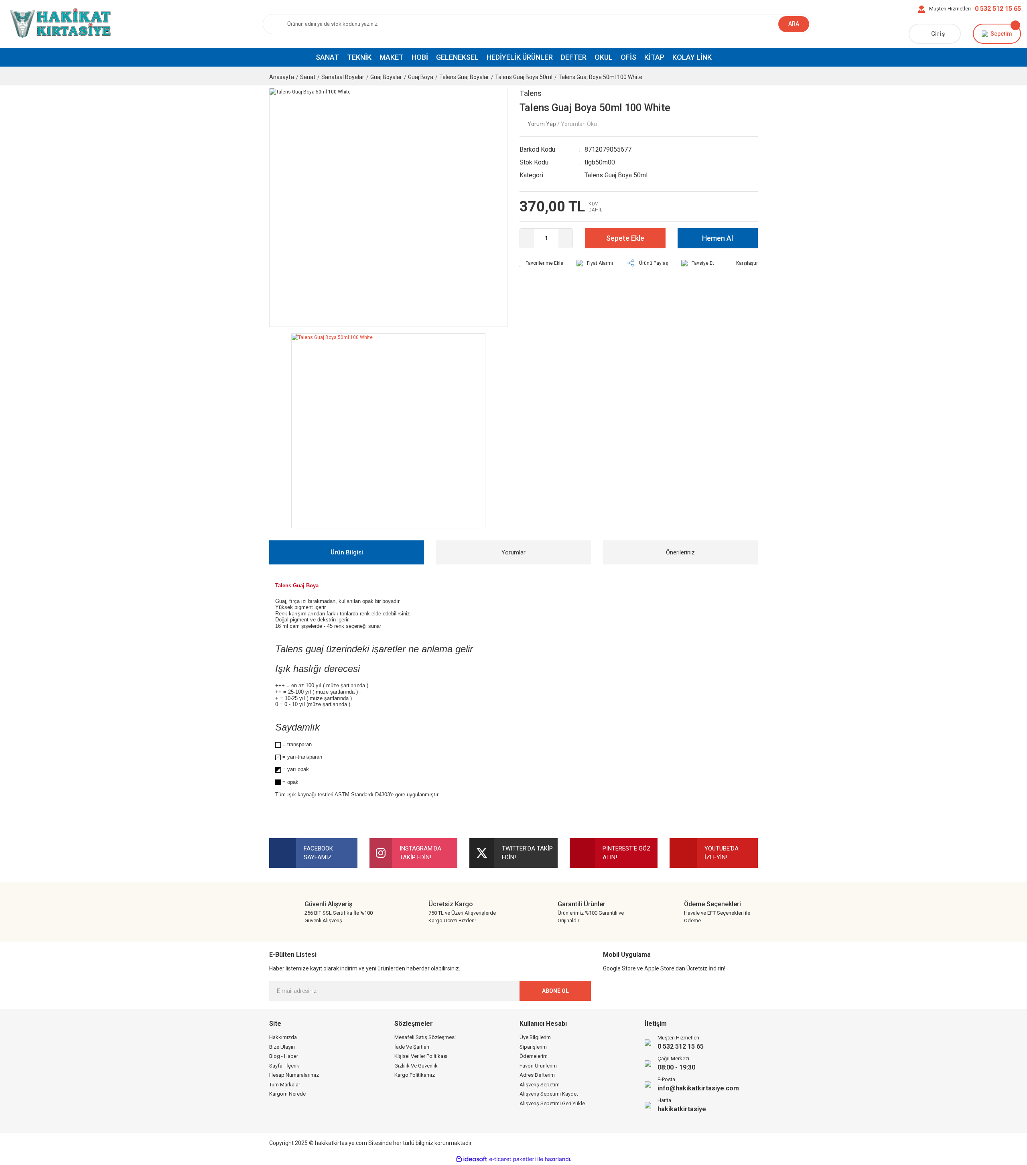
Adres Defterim (537, 1075)
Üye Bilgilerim (535, 1037)
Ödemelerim (534, 1056)
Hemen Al (717, 238)
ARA (793, 23)
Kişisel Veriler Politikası (420, 1056)
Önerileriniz (680, 552)
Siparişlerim (533, 1047)
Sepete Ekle (625, 238)
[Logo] (59, 23)
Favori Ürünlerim (538, 1066)
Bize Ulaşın (282, 1047)
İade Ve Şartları (411, 1047)
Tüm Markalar (284, 1085)
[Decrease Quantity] (527, 238)
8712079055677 (608, 149)
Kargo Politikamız (414, 1075)
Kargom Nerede (287, 1094)
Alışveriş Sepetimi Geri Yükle (552, 1103)
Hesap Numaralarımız (294, 1075)
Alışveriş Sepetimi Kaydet (549, 1094)
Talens (531, 93)
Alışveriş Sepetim (540, 1085)
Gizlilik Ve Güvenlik (416, 1066)
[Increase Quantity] (565, 238)
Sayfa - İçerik (284, 1066)
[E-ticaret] (512, 1159)
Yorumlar (513, 552)
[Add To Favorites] (541, 263)
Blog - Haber (283, 1056)
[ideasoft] (471, 1159)
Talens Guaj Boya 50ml (616, 175)
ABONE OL (555, 991)
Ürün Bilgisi (347, 552)
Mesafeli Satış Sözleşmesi (425, 1037)
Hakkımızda (283, 1037)
